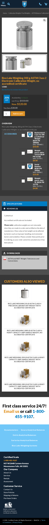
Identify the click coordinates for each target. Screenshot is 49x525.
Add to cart (18, 113)
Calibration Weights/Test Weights (19, 13)
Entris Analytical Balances (24, 435)
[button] (45, 20)
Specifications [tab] (14, 204)
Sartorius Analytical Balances (24, 440)
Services (7, 475)
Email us (11, 411)
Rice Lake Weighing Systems (24, 445)
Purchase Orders (10, 498)
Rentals (6, 478)
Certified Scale (11, 457)
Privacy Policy (17, 522)
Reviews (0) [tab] (12, 208)
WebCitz (36, 520)
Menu (3, 5)
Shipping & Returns (11, 495)
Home (5, 13)
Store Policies (9, 492)
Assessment (8, 481)
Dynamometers (11, 430)
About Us (7, 472)
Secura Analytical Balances (33, 430)
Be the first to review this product (15, 89)
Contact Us (8, 489)
